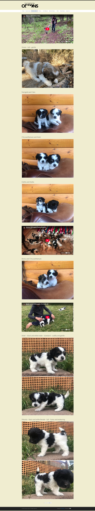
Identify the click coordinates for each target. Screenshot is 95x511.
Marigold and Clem (28, 92)
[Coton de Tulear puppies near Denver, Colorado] (30, 7)
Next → (50, 502)
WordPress (63, 508)
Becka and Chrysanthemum (31, 259)
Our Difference (45, 10)
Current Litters (28, 10)
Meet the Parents (52, 10)
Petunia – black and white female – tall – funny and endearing (43, 419)
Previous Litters (34, 10)
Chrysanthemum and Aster (31, 137)
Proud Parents (62, 10)
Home (23, 10)
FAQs (58, 10)
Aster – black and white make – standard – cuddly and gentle (43, 336)
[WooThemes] (71, 508)
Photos (40, 10)
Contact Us (68, 10)
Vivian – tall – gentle (29, 47)
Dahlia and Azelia (28, 182)
